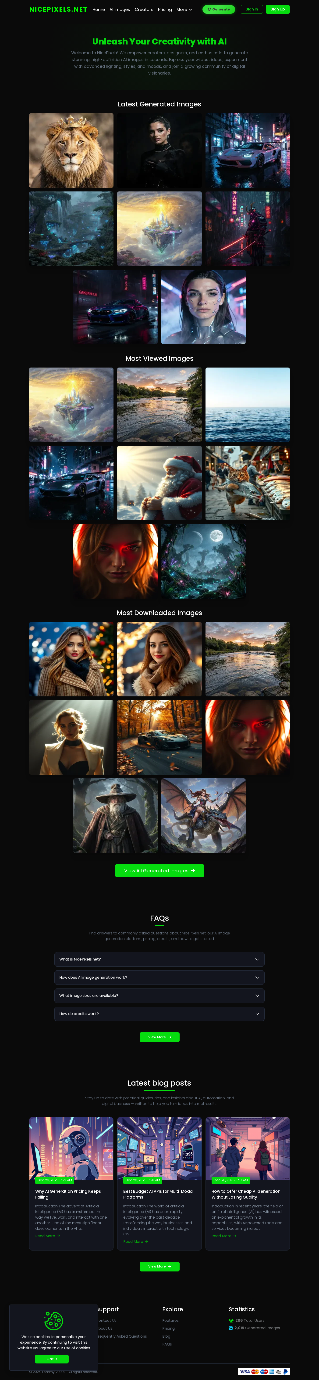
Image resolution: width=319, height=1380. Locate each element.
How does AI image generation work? (93, 977)
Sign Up (278, 9)
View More (157, 1037)
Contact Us (106, 1320)
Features (170, 1320)
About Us (104, 1328)
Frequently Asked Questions (121, 1336)
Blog (166, 1336)
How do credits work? (79, 1013)
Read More (45, 1236)
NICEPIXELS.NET (58, 9)
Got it (51, 1359)
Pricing (168, 1328)
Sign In (252, 9)
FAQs (167, 1344)
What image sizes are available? (88, 995)
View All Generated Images (156, 870)
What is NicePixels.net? (80, 959)
